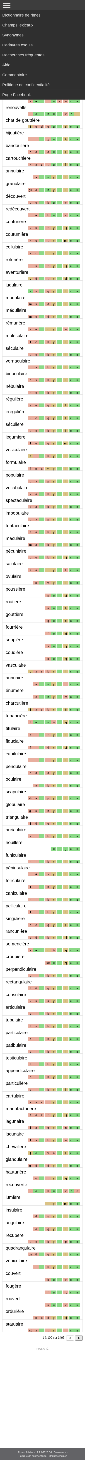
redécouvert (18, 208)
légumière (15, 436)
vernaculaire (18, 360)
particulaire (17, 1032)
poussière (15, 589)
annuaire (14, 677)
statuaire (14, 1324)
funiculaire (16, 855)
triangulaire (17, 817)
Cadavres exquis (17, 45)
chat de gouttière (23, 120)
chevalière (16, 1146)
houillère (14, 842)
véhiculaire (16, 1260)
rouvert (13, 1298)
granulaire (16, 183)
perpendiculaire (21, 969)
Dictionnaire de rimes (21, 15)
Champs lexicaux (17, 25)
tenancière (16, 715)
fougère (13, 1285)
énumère (15, 690)
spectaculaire (19, 500)
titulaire (13, 728)
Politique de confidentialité (26, 85)
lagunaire (15, 1121)
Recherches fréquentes (23, 55)
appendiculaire (20, 1070)
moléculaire (17, 335)
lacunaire (15, 1133)
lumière (13, 1197)
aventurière (17, 272)
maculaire (15, 538)
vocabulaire (17, 487)
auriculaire (16, 829)
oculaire (13, 779)
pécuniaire (16, 551)
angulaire (15, 1222)
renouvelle (16, 107)
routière (13, 601)
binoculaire (16, 373)
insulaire (14, 1209)
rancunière (16, 931)
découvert (16, 196)
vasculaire (16, 665)
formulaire (16, 462)
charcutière (17, 703)
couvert (13, 1273)
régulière (14, 398)
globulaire (15, 804)
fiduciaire (15, 741)
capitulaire (16, 753)
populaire (15, 474)
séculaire (15, 348)
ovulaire (13, 576)
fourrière (14, 627)
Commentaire (14, 75)
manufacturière (21, 1108)
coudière (14, 652)
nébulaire (15, 386)
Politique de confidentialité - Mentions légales (43, 1456)
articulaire (15, 1007)
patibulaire (16, 1045)
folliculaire (15, 880)
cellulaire (14, 246)
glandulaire (16, 1159)
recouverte (16, 1184)
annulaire (15, 170)
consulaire (16, 994)
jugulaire (14, 284)
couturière (16, 221)
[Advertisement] (42, 1395)
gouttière (14, 614)
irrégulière (16, 411)
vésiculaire (16, 449)
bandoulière (17, 145)
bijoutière (15, 132)
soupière (14, 639)
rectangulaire (19, 981)
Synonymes (13, 35)
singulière (15, 918)
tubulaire (14, 1019)
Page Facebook (16, 95)
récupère (15, 1235)
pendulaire (16, 766)
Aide (6, 65)
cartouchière (18, 158)
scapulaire (16, 791)
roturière (14, 259)
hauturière (16, 1171)
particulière (17, 1083)
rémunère (15, 322)
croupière (15, 956)
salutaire (14, 563)
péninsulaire (18, 867)
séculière (15, 424)
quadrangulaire (21, 1247)
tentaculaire (17, 525)
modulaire (15, 297)
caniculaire (16, 893)
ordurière (15, 1311)
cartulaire (15, 1095)
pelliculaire (16, 905)
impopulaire (17, 513)
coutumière (17, 234)
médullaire (16, 310)
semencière (17, 943)
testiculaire (16, 1057)
